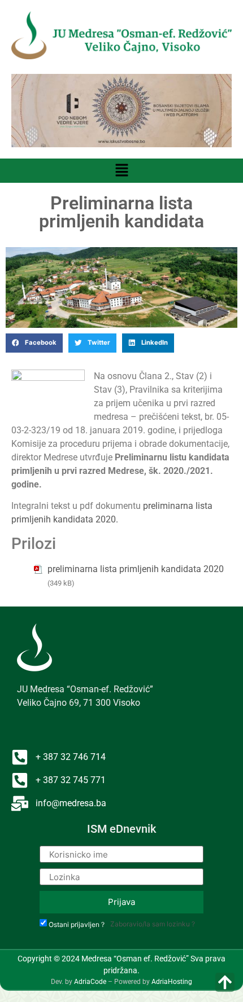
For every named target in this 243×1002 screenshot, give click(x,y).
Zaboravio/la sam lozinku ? (152, 924)
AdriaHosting (171, 982)
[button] (121, 171)
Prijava (121, 901)
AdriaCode (90, 982)
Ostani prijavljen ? (77, 924)
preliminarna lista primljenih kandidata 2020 (135, 569)
